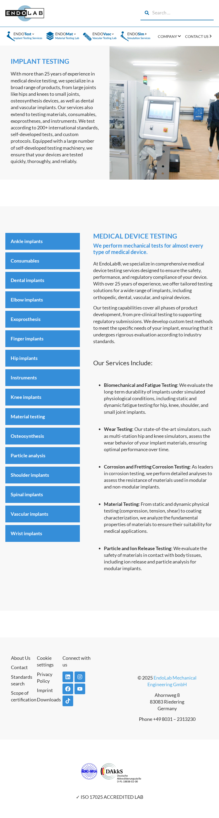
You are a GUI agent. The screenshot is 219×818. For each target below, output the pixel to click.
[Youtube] (80, 689)
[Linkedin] (67, 677)
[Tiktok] (67, 701)
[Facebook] (67, 689)
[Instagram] (80, 677)
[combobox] (177, 12)
